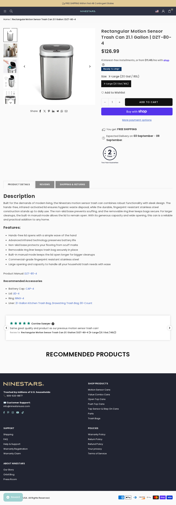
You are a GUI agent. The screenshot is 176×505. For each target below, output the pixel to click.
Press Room (10, 479)
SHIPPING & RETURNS (72, 184)
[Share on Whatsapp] (61, 111)
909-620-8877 (15, 395)
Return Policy (95, 439)
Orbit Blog (8, 474)
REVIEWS (45, 184)
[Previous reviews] (6, 328)
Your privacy (95, 448)
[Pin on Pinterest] (49, 111)
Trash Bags (94, 418)
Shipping (8, 434)
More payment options (137, 120)
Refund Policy (95, 444)
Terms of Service (97, 453)
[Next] (90, 66)
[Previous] (24, 66)
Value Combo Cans (99, 394)
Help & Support (11, 444)
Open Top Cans (97, 399)
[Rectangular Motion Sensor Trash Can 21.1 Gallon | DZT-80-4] (10, 50)
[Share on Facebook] (40, 111)
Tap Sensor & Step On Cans (103, 408)
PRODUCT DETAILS (19, 184)
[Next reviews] (169, 328)
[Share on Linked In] (53, 111)
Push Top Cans (96, 404)
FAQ (5, 439)
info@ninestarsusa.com (16, 406)
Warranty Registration (15, 448)
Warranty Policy (96, 434)
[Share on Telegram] (57, 111)
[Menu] (5, 11)
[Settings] (163, 11)
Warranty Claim (12, 453)
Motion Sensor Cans (99, 389)
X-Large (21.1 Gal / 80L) (116, 83)
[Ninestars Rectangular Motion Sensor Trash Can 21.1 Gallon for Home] (10, 35)
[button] (157, 11)
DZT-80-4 (31, 273)
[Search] (11, 11)
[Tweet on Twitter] (44, 111)
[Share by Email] (66, 111)
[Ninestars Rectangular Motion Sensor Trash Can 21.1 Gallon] (10, 66)
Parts (91, 413)
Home (6, 19)
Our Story (8, 469)
